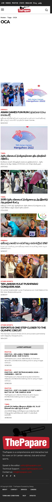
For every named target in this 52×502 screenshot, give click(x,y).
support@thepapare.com (31, 468)
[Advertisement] (26, 52)
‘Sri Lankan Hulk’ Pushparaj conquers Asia (19, 285)
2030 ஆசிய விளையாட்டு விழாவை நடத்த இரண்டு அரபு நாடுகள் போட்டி (24, 201)
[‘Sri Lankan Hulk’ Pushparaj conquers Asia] (24, 266)
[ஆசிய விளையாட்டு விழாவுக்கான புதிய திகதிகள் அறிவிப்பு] (24, 138)
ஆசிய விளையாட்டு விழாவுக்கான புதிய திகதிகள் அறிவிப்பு (23, 157)
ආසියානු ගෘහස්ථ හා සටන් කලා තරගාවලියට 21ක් (24, 243)
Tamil (3, 153)
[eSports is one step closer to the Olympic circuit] (24, 310)
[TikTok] (10, 475)
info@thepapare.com (22, 472)
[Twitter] (14, 475)
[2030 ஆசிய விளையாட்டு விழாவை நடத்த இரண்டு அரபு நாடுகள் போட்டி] (24, 182)
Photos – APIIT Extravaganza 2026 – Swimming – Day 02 (22, 373)
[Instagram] (6, 475)
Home (3, 17)
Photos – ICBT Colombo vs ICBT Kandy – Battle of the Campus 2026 (23, 391)
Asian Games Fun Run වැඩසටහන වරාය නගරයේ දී (23, 114)
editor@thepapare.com (31, 465)
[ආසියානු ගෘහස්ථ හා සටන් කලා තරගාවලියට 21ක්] (24, 225)
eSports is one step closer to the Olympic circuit (23, 329)
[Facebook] (3, 475)
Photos (8, 352)
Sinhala (4, 109)
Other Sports (7, 281)
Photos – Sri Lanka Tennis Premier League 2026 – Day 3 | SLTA (21, 355)
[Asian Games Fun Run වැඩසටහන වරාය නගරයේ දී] (24, 94)
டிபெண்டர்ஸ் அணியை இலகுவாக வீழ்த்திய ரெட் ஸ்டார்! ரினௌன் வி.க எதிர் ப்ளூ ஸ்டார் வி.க (22, 407)
